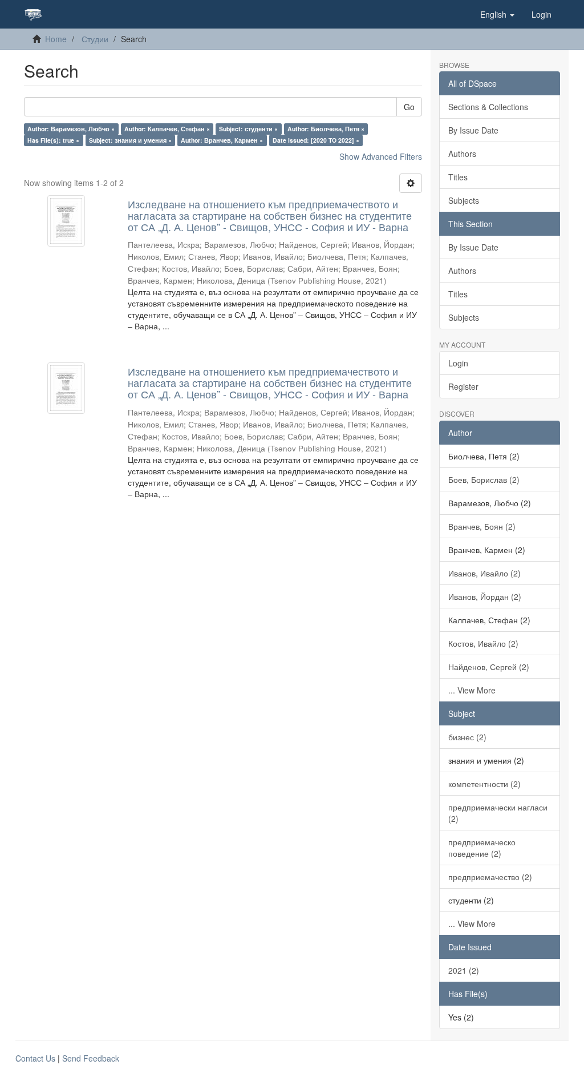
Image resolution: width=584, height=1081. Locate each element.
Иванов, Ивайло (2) (484, 573)
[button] (497, 14)
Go (409, 106)
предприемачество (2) (490, 876)
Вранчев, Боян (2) (482, 526)
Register (463, 386)
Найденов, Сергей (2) (488, 666)
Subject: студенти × (248, 128)
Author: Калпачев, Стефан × (167, 128)
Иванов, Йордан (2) (484, 596)
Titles (458, 177)
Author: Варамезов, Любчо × (71, 128)
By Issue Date (473, 130)
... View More (472, 690)
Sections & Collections (488, 106)
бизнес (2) (467, 737)
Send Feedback (90, 1058)
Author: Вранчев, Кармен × (222, 140)
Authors (462, 153)
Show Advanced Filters (380, 156)
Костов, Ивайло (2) (483, 643)
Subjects (463, 200)
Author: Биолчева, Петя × (325, 128)
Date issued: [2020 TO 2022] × (316, 140)
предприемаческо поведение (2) (482, 847)
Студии (95, 39)
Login (458, 363)
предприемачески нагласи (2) (498, 812)
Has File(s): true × (53, 140)
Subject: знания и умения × (130, 140)
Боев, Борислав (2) (484, 479)
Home (56, 39)
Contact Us (35, 1058)
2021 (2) (463, 970)
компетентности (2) (484, 783)
